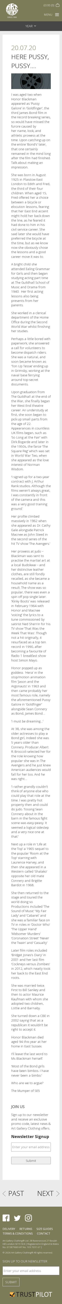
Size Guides (45, 1229)
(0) (49, 5)
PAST (16, 1193)
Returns (25, 1229)
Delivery (9, 1229)
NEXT (45, 1193)
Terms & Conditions (18, 1233)
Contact (43, 1233)
